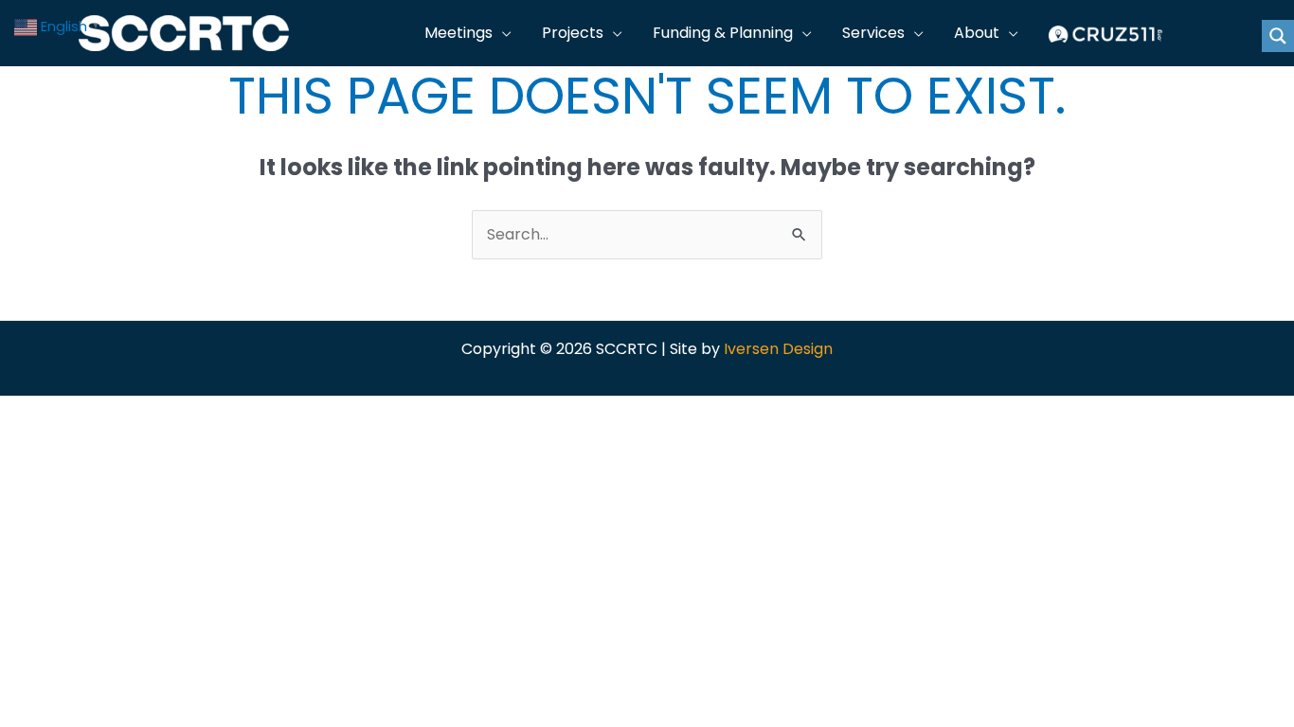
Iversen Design (778, 349)
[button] (502, 33)
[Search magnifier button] (1278, 36)
